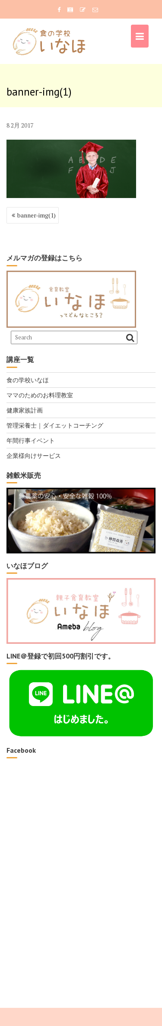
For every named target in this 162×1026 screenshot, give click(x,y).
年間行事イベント (30, 440)
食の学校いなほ (27, 380)
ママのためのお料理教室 (39, 395)
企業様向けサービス (33, 455)
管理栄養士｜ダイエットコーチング (54, 425)
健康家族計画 (24, 410)
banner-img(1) (36, 215)
